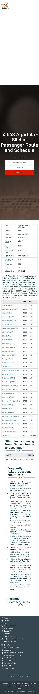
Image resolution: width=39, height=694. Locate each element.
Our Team (7, 660)
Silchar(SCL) (6, 435)
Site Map (6, 633)
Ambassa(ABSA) (8, 324)
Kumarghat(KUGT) (8, 344)
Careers (6, 621)
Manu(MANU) (7, 336)
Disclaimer (31, 691)
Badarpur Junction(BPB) (10, 416)
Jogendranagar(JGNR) (10, 309)
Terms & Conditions (20, 691)
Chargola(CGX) (7, 405)
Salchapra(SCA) (8, 428)
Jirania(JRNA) (7, 313)
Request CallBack (9, 641)
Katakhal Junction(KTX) (10, 424)
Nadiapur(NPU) (7, 359)
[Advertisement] (19, 19)
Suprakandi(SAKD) (8, 397)
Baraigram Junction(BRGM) (11, 386)
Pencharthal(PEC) (8, 347)
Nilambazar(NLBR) (8, 393)
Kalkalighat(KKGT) (8, 374)
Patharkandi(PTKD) (9, 378)
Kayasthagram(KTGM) (10, 389)
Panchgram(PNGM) (9, 420)
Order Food (7, 645)
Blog (5, 623)
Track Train (7, 650)
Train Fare (7, 666)
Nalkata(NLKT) (7, 340)
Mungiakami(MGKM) (9, 321)
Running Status (20, 167)
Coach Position (8, 668)
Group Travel (8, 628)
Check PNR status (9, 658)
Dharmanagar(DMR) (9, 355)
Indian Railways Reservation (13, 653)
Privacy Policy (9, 691)
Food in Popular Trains (11, 647)
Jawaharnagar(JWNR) (10, 328)
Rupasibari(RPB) (8, 412)
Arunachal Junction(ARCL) (11, 431)
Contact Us (7, 631)
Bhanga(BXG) (7, 409)
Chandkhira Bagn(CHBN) (10, 370)
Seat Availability (19, 163)
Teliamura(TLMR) (8, 317)
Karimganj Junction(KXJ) (11, 401)
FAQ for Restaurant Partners (13, 639)
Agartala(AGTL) (7, 305)
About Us (6, 618)
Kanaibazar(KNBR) (8, 382)
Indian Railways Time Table (12, 655)
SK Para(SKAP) (7, 332)
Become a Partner (9, 626)
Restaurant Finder (9, 663)
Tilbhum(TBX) (7, 366)
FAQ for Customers (10, 636)
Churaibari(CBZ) (8, 363)
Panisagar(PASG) (8, 351)
